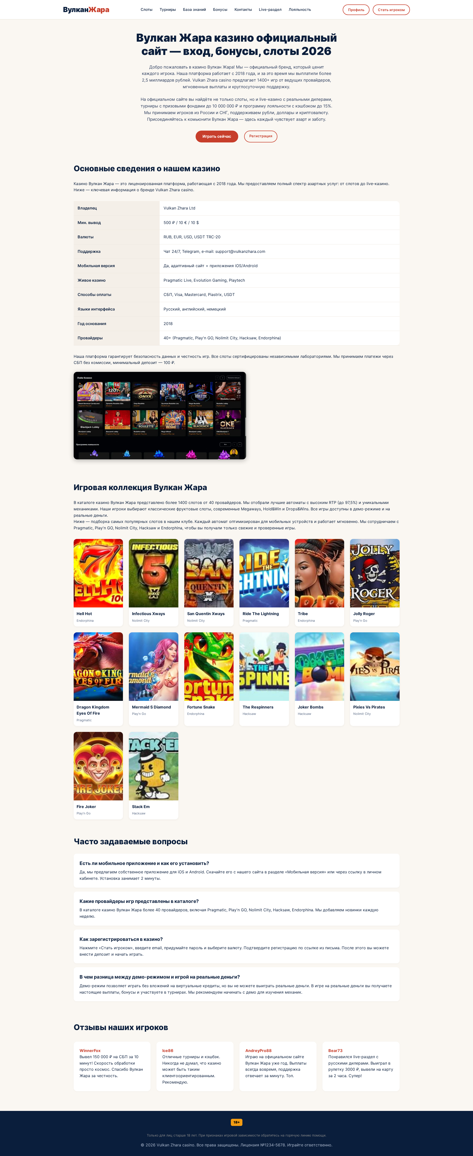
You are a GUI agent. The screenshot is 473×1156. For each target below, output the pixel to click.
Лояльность (300, 9)
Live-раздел (270, 9)
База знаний (194, 9)
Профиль (356, 10)
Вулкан (86, 9)
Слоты (146, 9)
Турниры (168, 9)
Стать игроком (391, 10)
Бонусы (220, 9)
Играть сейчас (217, 136)
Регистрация (260, 136)
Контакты (243, 9)
